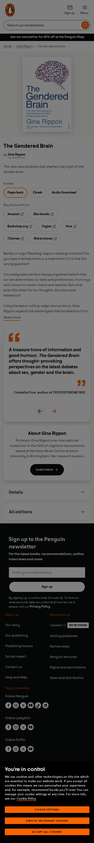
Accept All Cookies (47, 831)
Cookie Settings (47, 809)
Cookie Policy (26, 798)
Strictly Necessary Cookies (47, 820)
